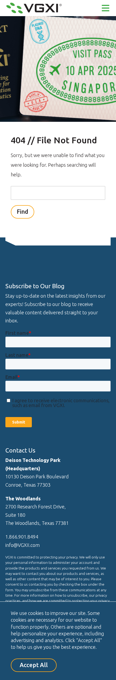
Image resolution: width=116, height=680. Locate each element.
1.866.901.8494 (21, 536)
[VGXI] (34, 12)
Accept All (34, 665)
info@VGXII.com (22, 545)
